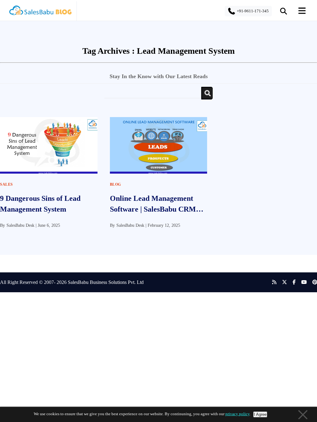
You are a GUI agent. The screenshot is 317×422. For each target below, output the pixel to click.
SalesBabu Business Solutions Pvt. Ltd (106, 282)
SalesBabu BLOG (40, 12)
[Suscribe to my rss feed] (271, 282)
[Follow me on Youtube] (301, 282)
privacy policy (237, 413)
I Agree (260, 414)
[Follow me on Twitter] (281, 282)
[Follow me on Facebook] (291, 282)
